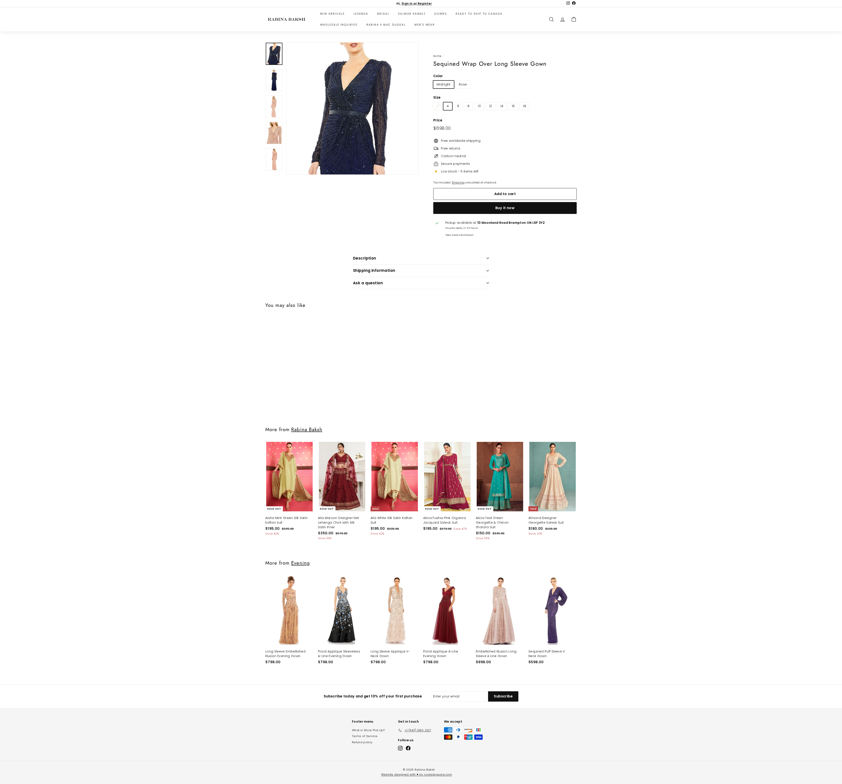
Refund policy (362, 742)
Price (437, 120)
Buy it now (505, 207)
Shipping (458, 182)
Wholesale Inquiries (339, 25)
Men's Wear (424, 25)
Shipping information (374, 270)
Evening (300, 562)
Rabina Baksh (306, 429)
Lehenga (361, 14)
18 (524, 106)
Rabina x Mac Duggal (386, 25)
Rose (463, 84)
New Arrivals (332, 14)
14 (501, 106)
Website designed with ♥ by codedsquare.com (416, 774)
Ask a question (368, 283)
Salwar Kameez (412, 14)
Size (437, 97)
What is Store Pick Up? (368, 730)
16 (513, 106)
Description (364, 258)
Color (438, 76)
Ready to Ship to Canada (479, 14)
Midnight (444, 84)
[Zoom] (352, 108)
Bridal (383, 14)
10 (479, 106)
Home (437, 56)
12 (490, 106)
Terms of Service (365, 736)
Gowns (440, 14)
